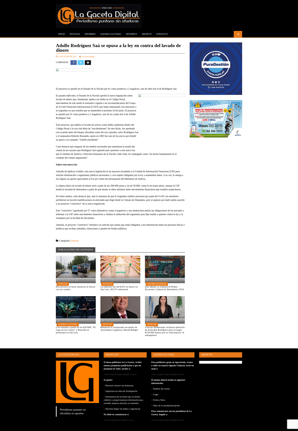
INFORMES (90, 34)
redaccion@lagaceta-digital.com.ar (119, 420)
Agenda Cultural (156, 284)
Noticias (75, 34)
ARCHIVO (146, 34)
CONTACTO (162, 34)
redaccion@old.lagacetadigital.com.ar (120, 374)
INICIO (61, 34)
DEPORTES (131, 34)
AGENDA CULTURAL (110, 34)
